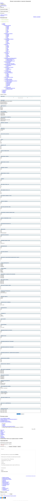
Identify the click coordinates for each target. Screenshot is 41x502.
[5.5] (20, 192)
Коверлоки (6, 52)
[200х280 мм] (20, 378)
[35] (20, 146)
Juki (7, 32)
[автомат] (20, 130)
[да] (20, 241)
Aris (7, 78)
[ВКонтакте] (1, 497)
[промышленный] (20, 120)
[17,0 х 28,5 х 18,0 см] (20, 410)
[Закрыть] (0, 6)
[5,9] (20, 140)
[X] (5, 497)
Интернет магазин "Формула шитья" (10, 495)
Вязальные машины (7, 61)
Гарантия (4, 90)
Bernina (7, 27)
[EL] (20, 314)
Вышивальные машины (8, 33)
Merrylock (8, 43)
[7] (20, 125)
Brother (7, 28)
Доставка (4, 92)
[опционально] (20, 243)
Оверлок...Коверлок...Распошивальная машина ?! (8, 419)
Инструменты (8, 82)
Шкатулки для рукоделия (10, 88)
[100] (20, 360)
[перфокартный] (20, 115)
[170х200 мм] (20, 377)
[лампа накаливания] (20, 292)
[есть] (20, 151)
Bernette (7, 26)
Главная (3, 23)
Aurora (7, 45)
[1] (20, 364)
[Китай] (20, 270)
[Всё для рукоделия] (20, 102)
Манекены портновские (8, 72)
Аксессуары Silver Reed (10, 63)
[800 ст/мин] (20, 281)
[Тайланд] (20, 265)
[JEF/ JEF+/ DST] (20, 383)
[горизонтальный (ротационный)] (20, 119)
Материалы (8, 83)
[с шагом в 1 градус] (20, 393)
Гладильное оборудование (8, 67)
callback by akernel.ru (3, 14)
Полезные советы (5, 488)
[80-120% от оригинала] (20, 388)
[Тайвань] (20, 264)
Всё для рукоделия (7, 87)
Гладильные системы (6, 483)
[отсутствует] (20, 304)
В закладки (2, 15)
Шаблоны (8, 85)
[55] (20, 147)
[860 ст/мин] (20, 283)
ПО (7, 86)
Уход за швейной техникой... (5, 418)
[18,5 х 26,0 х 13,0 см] (20, 412)
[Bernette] (20, 107)
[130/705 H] (20, 316)
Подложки (8, 84)
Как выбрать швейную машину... (6, 421)
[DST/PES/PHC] (20, 384)
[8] (20, 126)
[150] (20, 404)
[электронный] (20, 113)
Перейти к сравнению (36, 16)
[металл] (20, 298)
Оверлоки (6, 44)
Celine (7, 73)
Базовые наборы (9, 81)
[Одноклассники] (2, 497)
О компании (4, 489)
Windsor (7, 76)
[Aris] (20, 106)
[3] (20, 135)
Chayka (7, 47)
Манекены (4, 485)
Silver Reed (8, 62)
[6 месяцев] (20, 275)
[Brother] (20, 109)
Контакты (4, 91)
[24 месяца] (20, 276)
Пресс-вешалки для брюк (8, 77)
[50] (20, 359)
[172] (20, 361)
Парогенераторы (5, 482)
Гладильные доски (7, 70)
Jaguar (7, 30)
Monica (7, 75)
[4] (20, 123)
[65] (20, 148)
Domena (7, 68)
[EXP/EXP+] (20, 381)
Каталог (3, 24)
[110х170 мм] (20, 376)
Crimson (7, 74)
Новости (3, 487)
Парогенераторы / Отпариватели (10, 64)
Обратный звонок (3, 5)
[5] (20, 124)
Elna (7, 37)
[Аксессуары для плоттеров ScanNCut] (20, 101)
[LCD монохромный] (20, 232)
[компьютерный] (20, 114)
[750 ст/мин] (20, 280)
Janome (7, 31)
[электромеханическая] (20, 112)
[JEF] (20, 382)
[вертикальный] (20, 118)
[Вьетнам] (20, 269)
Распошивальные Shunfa (10, 60)
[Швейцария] (20, 266)
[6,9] (20, 143)
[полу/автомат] (20, 129)
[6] (20, 141)
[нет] (20, 152)
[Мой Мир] (3, 497)
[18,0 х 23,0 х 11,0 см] (20, 411)
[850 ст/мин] (20, 282)
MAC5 (7, 66)
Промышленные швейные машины (10, 58)
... (20, 97)
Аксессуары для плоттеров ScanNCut (10, 80)
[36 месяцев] (20, 277)
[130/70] (20, 315)
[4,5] (20, 186)
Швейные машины (7, 25)
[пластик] (20, 297)
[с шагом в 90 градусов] (20, 392)
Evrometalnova (8, 65)
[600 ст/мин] (20, 370)
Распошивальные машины (6, 479)
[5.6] (20, 193)
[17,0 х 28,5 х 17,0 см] (20, 409)
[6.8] (20, 142)
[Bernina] (20, 108)
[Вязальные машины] (20, 103)
